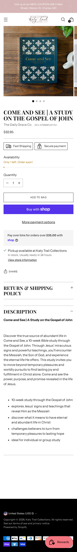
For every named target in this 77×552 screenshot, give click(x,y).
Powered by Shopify (15, 527)
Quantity (10, 175)
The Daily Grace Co (17, 125)
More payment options (38, 222)
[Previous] (6, 6)
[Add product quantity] (19, 183)
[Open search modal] (63, 19)
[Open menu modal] (6, 19)
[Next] (71, 6)
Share (13, 271)
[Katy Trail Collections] (38, 19)
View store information (22, 260)
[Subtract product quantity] (7, 183)
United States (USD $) (21, 513)
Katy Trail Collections (38, 519)
